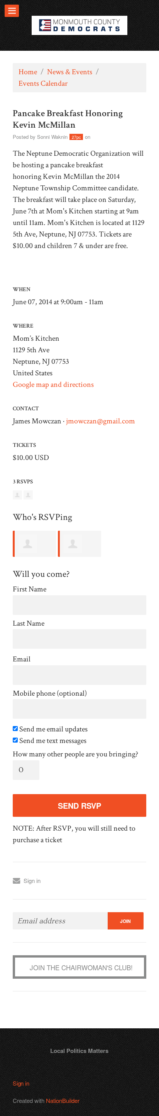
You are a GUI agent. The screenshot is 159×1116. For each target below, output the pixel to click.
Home (28, 72)
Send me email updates (53, 729)
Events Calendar (43, 83)
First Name (29, 589)
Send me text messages (52, 741)
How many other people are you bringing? (75, 754)
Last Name (28, 623)
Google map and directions (53, 385)
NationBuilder (63, 1100)
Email (21, 659)
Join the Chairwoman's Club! (81, 967)
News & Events (69, 72)
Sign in (32, 880)
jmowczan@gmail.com (100, 421)
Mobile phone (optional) (50, 693)
